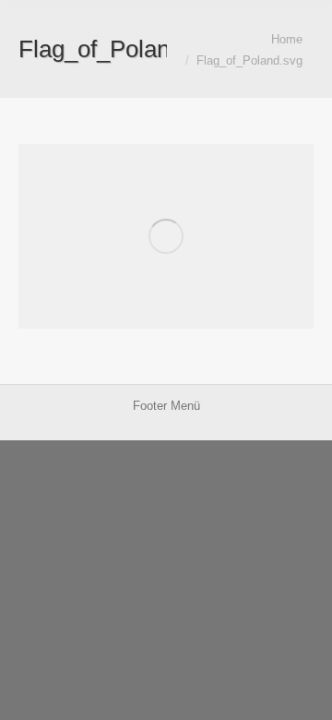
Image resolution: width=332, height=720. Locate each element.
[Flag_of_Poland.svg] (166, 236)
